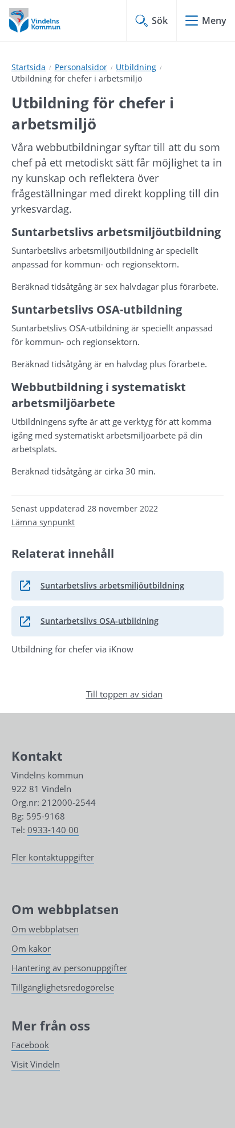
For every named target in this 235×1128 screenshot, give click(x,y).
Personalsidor (81, 67)
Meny (214, 20)
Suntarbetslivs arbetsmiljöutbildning (101, 588)
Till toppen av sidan (124, 694)
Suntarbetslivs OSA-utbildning (89, 623)
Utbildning (136, 67)
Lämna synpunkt (43, 522)
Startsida (28, 67)
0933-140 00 (53, 829)
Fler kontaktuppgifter (52, 857)
